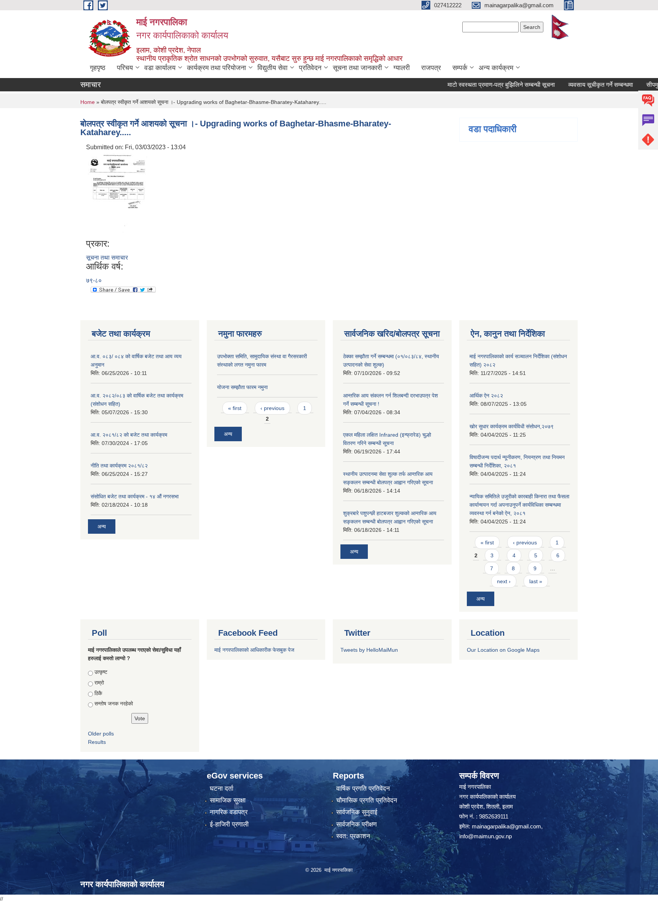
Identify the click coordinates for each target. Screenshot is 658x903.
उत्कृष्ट (100, 672)
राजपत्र (431, 68)
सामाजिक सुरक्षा (228, 800)
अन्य (101, 526)
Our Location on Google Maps (503, 650)
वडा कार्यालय (160, 68)
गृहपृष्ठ (97, 68)
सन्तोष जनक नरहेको (113, 703)
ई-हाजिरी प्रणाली (229, 824)
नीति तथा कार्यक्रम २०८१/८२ (119, 466)
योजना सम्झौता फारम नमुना (242, 387)
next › (504, 581)
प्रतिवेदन (310, 68)
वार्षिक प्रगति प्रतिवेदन (363, 788)
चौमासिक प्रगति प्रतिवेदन (366, 800)
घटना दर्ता (221, 788)
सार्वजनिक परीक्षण (356, 824)
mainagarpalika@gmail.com (506, 826)
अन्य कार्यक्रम (496, 68)
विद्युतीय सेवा (272, 68)
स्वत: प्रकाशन (353, 836)
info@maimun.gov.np (485, 836)
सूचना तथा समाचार (107, 257)
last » (535, 581)
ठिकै (98, 693)
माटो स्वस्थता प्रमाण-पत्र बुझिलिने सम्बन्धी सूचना (485, 84)
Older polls (101, 734)
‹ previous (272, 408)
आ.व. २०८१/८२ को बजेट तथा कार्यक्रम (129, 435)
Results (97, 742)
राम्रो (99, 683)
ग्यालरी (401, 68)
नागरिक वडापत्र (229, 812)
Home (87, 102)
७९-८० (94, 280)
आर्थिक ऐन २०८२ (486, 395)
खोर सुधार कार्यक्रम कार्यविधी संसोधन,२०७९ (512, 426)
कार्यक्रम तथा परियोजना (216, 68)
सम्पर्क (459, 68)
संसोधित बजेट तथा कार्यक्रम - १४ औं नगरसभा (135, 496)
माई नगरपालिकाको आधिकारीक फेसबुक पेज (254, 650)
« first (234, 408)
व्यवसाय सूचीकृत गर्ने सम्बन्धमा (584, 84)
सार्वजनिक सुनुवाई (356, 812)
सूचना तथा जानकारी (357, 68)
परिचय (125, 68)
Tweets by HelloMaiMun (369, 650)
